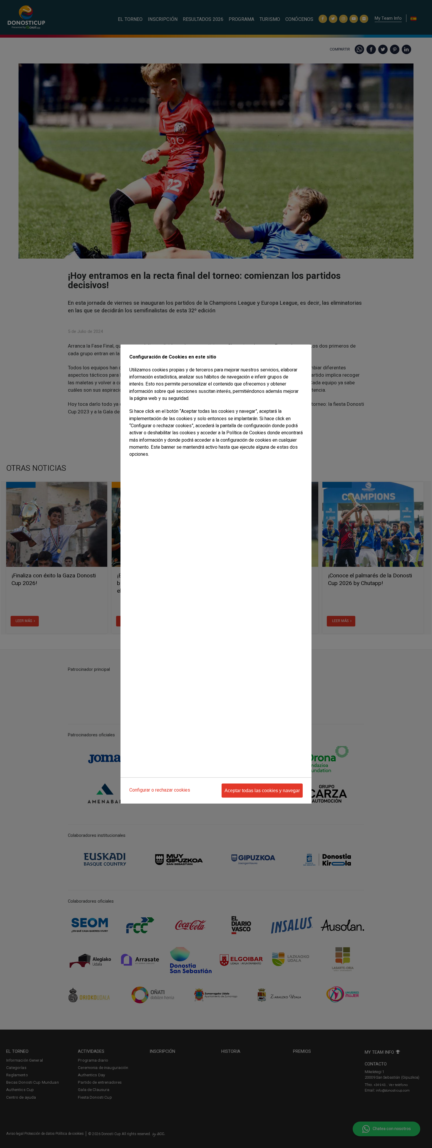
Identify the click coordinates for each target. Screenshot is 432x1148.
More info (137, 466)
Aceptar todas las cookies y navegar (262, 790)
